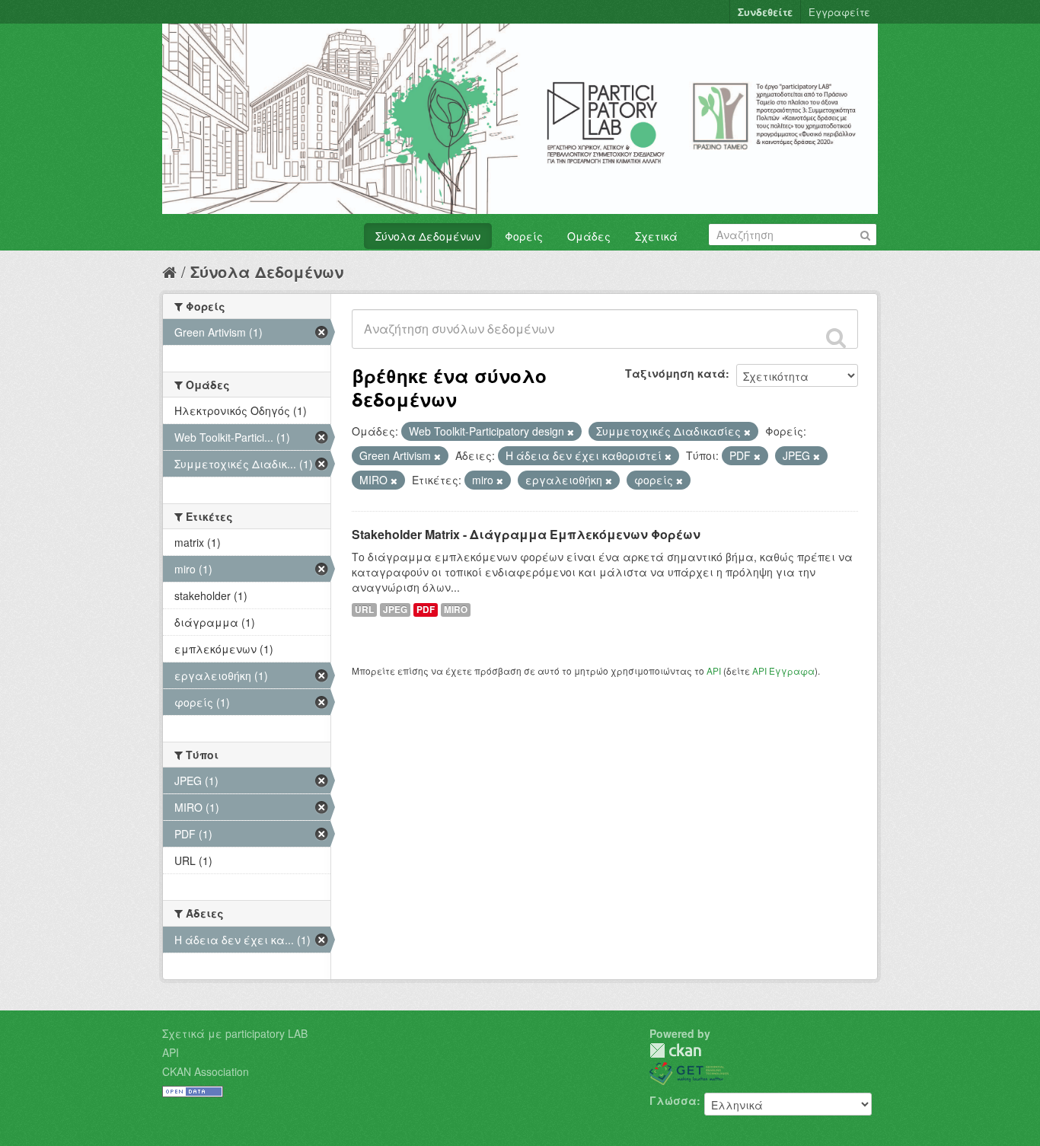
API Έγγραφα (783, 670)
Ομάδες (589, 236)
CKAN (675, 1050)
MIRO (455, 609)
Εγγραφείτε (839, 12)
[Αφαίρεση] (570, 432)
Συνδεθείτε (765, 12)
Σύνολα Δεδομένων (427, 236)
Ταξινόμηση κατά (675, 373)
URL (364, 609)
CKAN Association (205, 1071)
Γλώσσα (673, 1100)
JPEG (395, 609)
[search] (836, 337)
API (714, 670)
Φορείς (524, 236)
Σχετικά (656, 236)
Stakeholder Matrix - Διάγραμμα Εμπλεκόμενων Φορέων (526, 534)
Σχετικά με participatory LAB (235, 1033)
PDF (425, 609)
